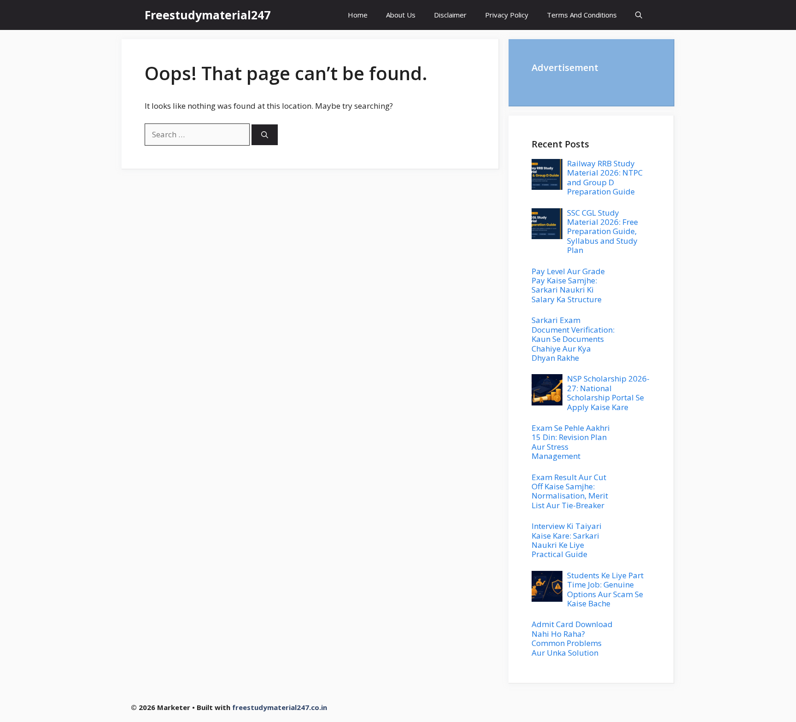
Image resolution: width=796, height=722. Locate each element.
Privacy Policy (506, 14)
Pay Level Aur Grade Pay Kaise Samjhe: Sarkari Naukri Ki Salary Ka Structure (568, 285)
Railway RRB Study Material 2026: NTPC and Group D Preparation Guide (605, 177)
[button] (638, 15)
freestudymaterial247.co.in (279, 707)
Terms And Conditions (582, 14)
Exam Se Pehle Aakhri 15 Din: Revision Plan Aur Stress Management (571, 442)
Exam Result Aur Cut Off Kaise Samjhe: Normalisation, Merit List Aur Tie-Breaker (570, 491)
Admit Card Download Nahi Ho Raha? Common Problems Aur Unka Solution (572, 638)
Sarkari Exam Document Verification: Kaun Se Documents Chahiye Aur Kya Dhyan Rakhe (573, 339)
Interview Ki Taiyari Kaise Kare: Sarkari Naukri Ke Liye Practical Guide (567, 540)
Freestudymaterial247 (207, 15)
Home (358, 14)
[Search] (265, 134)
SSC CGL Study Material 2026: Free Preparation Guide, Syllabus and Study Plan (602, 231)
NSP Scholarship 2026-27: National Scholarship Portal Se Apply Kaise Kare (608, 392)
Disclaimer (450, 14)
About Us (401, 14)
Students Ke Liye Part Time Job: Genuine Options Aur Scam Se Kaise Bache (605, 589)
